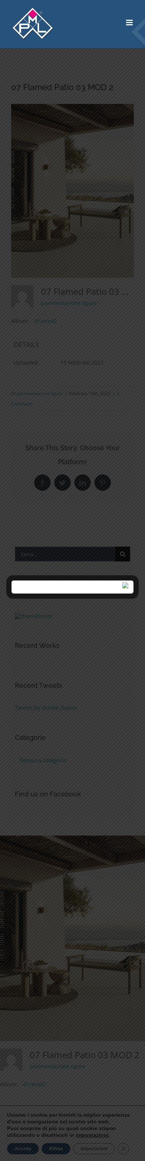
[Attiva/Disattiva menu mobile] (130, 22)
